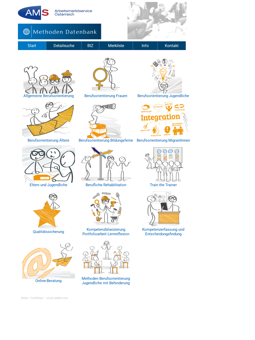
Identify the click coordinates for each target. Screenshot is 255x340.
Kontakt (172, 45)
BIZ (90, 45)
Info (145, 45)
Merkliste (116, 45)
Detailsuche (64, 45)
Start (32, 45)
